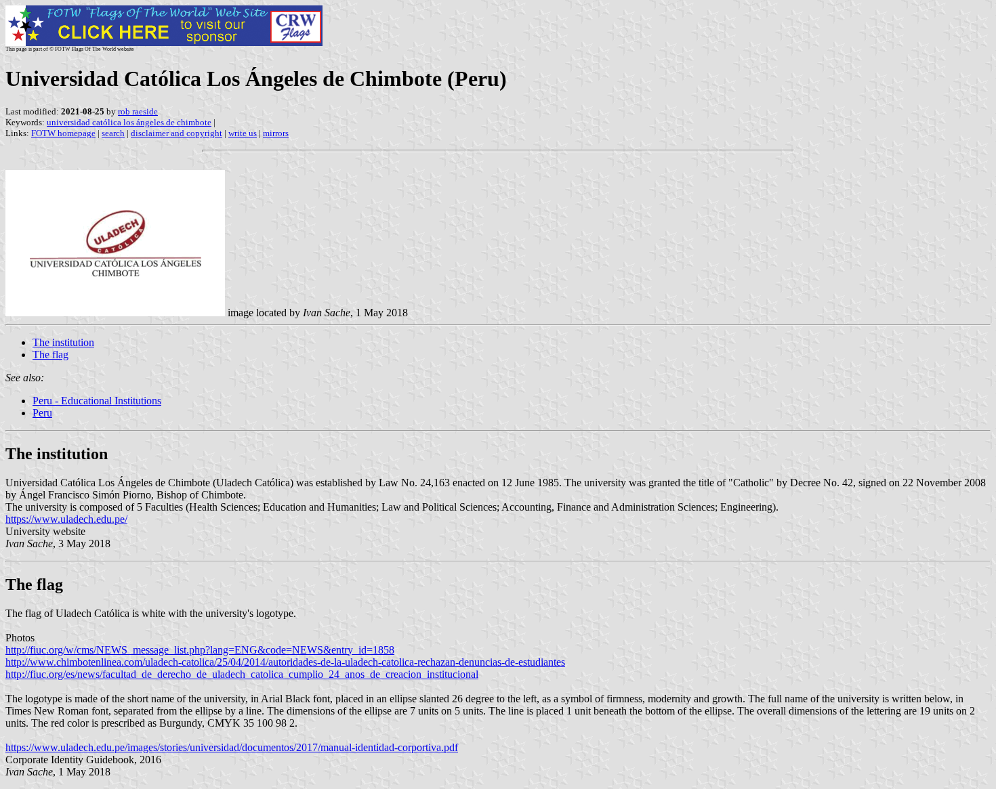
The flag (50, 354)
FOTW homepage (63, 133)
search (113, 133)
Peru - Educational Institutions (97, 400)
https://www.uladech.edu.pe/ (66, 519)
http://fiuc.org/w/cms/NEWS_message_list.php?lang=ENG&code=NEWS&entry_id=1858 (199, 650)
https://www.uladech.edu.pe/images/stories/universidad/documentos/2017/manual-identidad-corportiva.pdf (231, 747)
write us (242, 133)
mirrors (276, 133)
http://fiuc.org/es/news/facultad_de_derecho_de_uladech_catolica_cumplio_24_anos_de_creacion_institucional (241, 674)
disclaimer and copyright (176, 133)
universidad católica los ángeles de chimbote (129, 122)
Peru (42, 413)
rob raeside (138, 111)
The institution (63, 342)
